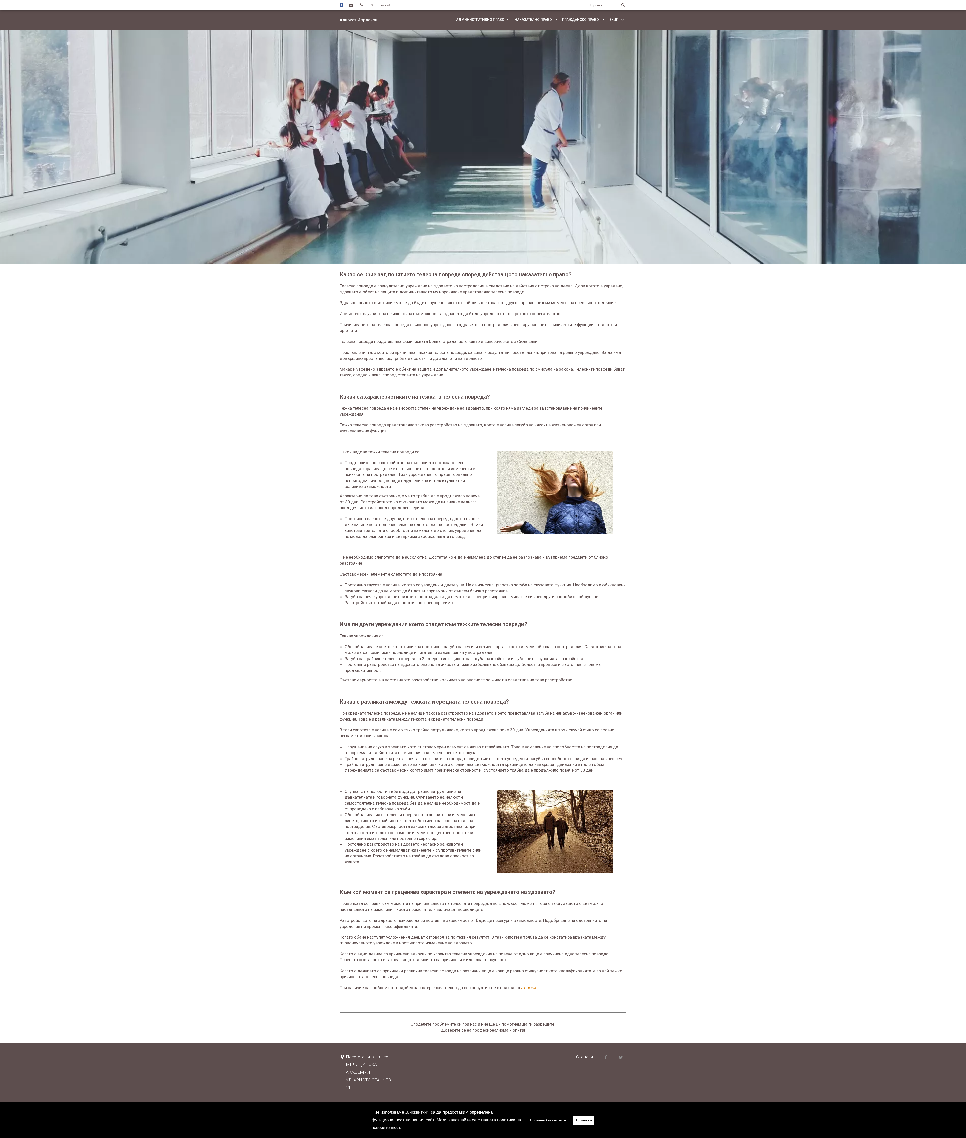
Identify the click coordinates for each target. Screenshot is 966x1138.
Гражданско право (580, 20)
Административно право (480, 20)
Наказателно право (533, 20)
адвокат (529, 987)
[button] (358, 19)
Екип (614, 20)
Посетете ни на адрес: (367, 1056)
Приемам (584, 1120)
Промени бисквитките (548, 1120)
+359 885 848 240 (379, 5)
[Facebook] (341, 5)
